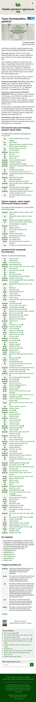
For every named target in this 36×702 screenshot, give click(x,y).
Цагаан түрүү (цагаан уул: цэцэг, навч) (21, 476)
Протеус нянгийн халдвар (17, 160)
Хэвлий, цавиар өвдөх (16, 233)
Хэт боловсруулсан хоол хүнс (18, 470)
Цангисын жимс (14, 482)
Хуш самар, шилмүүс (15, 465)
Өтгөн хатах (13, 158)
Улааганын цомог (14, 428)
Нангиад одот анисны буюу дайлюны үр (21, 367)
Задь (10, 323)
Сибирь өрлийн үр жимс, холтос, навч (21, 402)
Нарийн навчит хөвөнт (16, 371)
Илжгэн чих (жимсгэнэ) (16, 330)
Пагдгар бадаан (14, 389)
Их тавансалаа (13, 338)
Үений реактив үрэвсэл (16, 169)
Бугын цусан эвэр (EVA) (11, 633)
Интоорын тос (8, 648)
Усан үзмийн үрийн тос (16, 437)
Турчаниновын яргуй (15, 426)
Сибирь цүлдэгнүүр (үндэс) (12, 656)
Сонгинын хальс (14, 408)
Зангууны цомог (14, 326)
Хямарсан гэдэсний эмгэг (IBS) (19, 181)
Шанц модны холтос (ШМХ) (17, 497)
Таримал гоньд (14, 416)
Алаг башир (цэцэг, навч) (12, 637)
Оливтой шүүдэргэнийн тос (17, 385)
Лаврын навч (13, 342)
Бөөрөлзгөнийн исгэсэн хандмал (19, 276)
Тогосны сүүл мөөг (15, 420)
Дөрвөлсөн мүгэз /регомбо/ (17, 319)
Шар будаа (12, 501)
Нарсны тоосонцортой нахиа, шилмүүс (21, 373)
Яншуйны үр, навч (14, 529)
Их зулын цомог (14, 336)
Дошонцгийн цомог (15, 317)
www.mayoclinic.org (9, 556)
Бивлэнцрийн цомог (15, 274)
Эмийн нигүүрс (14, 521)
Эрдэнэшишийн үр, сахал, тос (18, 525)
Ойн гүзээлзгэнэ (14, 381)
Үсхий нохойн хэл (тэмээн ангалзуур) (20, 441)
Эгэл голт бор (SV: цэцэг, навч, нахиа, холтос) (18, 635)
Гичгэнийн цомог (14, 303)
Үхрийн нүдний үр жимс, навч (18, 443)
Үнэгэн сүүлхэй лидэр (16, 439)
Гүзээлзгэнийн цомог (15, 307)
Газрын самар (13, 293)
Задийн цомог (13, 321)
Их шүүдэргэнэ (13, 340)
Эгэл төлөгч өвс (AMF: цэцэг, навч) (20, 517)
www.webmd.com (8, 558)
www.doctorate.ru (8, 552)
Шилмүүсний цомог (15, 505)
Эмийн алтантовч (14, 519)
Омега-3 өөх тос (14, 156)
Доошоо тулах (13, 226)
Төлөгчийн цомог (14, 424)
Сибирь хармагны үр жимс (17, 406)
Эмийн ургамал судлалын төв (18, 10)
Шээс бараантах (14, 237)
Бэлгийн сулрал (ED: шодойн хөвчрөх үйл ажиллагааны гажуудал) (21, 223)
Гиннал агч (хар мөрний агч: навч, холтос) (17, 639)
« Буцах (4, 614)
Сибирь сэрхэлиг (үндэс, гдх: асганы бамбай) (18, 650)
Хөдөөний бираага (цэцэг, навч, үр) (20, 455)
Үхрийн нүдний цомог (16, 445)
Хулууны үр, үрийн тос (16, 457)
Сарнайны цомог (14, 396)
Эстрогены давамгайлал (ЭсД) (18, 189)
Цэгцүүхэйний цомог (15, 490)
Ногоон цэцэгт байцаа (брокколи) (19, 377)
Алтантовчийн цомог (15, 264)
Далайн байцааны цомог (17, 309)
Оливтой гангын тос (15, 383)
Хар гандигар (13, 451)
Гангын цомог (13, 297)
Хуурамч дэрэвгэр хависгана (18, 463)
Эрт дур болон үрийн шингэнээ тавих (20, 245)
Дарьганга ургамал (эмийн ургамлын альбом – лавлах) (20, 622)
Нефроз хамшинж (14, 228)
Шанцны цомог (14, 499)
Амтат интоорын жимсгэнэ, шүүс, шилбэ (21, 266)
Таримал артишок (14, 414)
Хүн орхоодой (13, 468)
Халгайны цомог (14, 449)
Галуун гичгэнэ (13, 295)
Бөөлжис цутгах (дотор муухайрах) (20, 220)
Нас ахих (12, 154)
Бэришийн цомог (14, 290)
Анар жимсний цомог (15, 270)
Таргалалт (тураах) (15, 162)
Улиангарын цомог (15, 435)
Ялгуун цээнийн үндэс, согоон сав (19, 527)
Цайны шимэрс (14, 480)
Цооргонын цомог (14, 488)
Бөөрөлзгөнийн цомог (16, 278)
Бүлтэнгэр (12, 288)
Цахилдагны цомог (15, 486)
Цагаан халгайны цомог (16, 478)
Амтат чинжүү (13, 268)
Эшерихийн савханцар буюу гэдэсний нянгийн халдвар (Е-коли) (21, 192)
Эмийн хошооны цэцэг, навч (18, 523)
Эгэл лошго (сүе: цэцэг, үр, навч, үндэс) (21, 513)
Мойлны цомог (13, 358)
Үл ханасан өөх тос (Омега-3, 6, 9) (20, 171)
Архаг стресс (13, 142)
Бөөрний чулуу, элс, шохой (17, 148)
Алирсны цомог (14, 258)
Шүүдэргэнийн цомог (15, 507)
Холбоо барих (6, 679)
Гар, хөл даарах (14, 150)
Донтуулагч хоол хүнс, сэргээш (18, 315)
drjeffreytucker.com (9, 554)
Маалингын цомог (14, 348)
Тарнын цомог (13, 418)
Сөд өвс (11, 410)
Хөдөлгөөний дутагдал (16, 177)
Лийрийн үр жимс (14, 346)
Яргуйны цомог (14, 532)
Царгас (11, 484)
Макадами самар (14, 352)
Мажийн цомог (13, 350)
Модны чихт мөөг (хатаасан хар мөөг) (21, 354)
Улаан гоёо (12, 430)
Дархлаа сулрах (14, 152)
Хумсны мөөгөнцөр (15, 179)
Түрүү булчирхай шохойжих (17, 164)
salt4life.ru (6, 560)
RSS (13, 679)
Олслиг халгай (13, 387)
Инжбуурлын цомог (15, 332)
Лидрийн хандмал (14, 344)
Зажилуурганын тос (15, 325)
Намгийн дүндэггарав (16, 361)
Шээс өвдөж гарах (14, 239)
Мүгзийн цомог (13, 360)
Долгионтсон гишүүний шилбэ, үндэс (20, 311)
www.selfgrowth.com (9, 550)
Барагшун (12, 272)
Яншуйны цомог (14, 531)
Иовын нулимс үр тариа (16, 334)
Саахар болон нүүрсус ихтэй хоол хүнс (21, 395)
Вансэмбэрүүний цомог (16, 291)
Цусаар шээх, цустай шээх (17, 235)
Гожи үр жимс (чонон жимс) (17, 305)
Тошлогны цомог (14, 422)
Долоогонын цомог (15, 313)
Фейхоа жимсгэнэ (14, 447)
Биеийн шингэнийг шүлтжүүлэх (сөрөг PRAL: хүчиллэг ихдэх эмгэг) (21, 145)
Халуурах (12, 231)
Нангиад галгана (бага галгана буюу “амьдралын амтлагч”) (20, 364)
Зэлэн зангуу (13, 328)
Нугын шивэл (13, 379)
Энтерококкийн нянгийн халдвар (19, 187)
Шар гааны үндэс (14, 503)
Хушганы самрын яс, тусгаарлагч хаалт (21, 467)
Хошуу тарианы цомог (16, 453)
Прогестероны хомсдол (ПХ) (18, 229)
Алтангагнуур (13, 260)
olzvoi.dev (30, 679)
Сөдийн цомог (13, 412)
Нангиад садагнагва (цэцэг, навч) (19, 369)
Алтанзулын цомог (15, 262)
